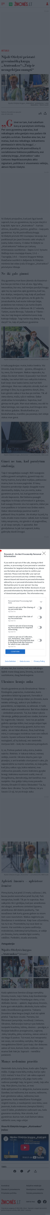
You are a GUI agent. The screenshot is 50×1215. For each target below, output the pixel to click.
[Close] (44, 554)
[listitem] (25, 602)
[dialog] (25, 607)
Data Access (25, 661)
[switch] (40, 608)
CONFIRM (15, 651)
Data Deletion (10, 661)
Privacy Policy (39, 661)
